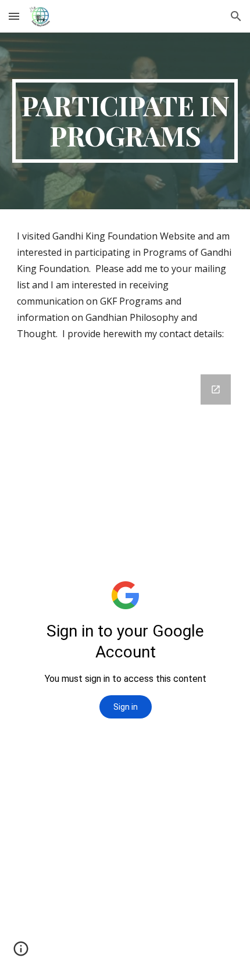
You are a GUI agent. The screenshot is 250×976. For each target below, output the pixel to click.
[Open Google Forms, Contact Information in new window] (216, 389)
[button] (14, 16)
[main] (125, 121)
